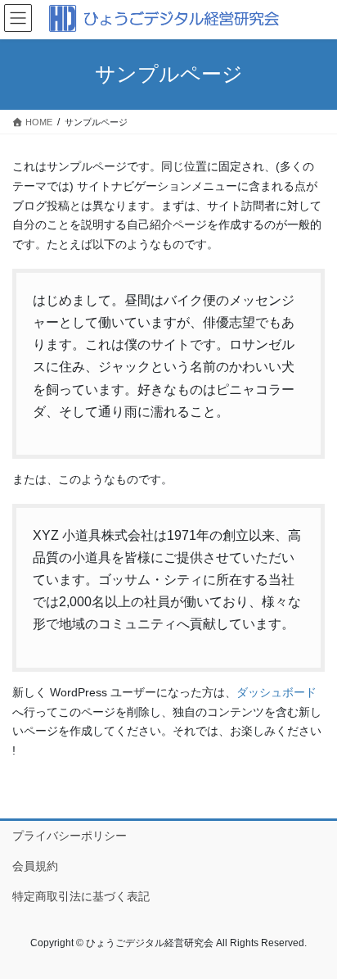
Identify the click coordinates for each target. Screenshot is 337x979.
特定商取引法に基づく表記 (81, 896)
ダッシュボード (276, 692)
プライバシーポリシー (69, 835)
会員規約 (35, 865)
